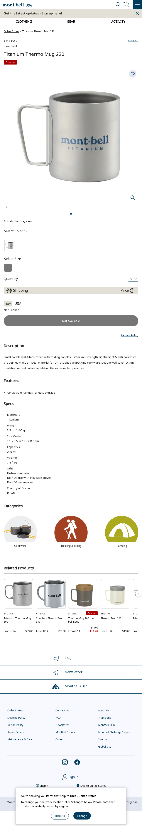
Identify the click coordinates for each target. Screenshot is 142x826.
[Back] (3, 594)
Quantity (11, 278)
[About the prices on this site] (132, 290)
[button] (129, 335)
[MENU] (137, 4)
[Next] (138, 594)
